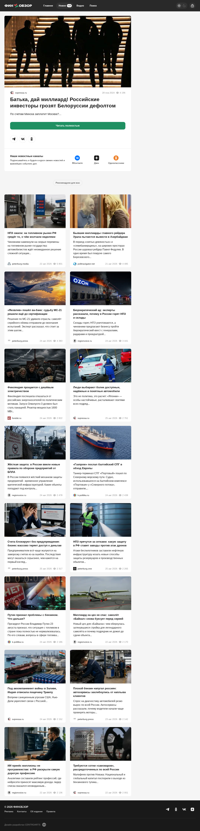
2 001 (125, 792)
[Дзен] (192, 809)
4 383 (59, 341)
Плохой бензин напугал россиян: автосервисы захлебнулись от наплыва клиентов (99, 692)
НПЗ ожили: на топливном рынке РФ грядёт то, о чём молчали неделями (32, 234)
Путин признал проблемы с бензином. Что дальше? (33, 616)
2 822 (59, 418)
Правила (50, 811)
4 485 (125, 263)
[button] (14, 139)
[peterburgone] (75, 568)
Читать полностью (68, 125)
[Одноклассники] (176, 809)
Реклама (8, 811)
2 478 (59, 495)
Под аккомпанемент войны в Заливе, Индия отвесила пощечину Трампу (32, 690)
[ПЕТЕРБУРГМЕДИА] (9, 263)
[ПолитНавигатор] (75, 263)
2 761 (125, 418)
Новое (65, 5)
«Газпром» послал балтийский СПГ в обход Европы (97, 466)
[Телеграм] (168, 809)
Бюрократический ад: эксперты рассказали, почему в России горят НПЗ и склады (99, 314)
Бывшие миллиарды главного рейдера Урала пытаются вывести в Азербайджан (100, 234)
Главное (48, 5)
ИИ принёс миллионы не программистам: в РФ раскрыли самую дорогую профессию (34, 769)
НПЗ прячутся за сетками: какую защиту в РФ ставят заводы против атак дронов (99, 543)
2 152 (59, 719)
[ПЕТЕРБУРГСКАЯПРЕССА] (9, 341)
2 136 (59, 792)
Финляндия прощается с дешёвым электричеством (31, 389)
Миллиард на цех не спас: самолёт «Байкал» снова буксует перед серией (98, 616)
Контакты (22, 811)
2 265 (125, 568)
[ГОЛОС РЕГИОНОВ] (75, 341)
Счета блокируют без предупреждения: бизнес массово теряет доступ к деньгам (35, 543)
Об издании (36, 811)
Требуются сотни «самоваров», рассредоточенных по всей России (96, 767)
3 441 (125, 341)
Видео (80, 5)
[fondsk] (9, 418)
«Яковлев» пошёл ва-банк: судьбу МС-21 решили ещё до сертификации (35, 312)
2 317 (59, 568)
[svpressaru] (12, 93)
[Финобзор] (18, 5)
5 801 (59, 263)
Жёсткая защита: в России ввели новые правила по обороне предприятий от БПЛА (34, 468)
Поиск (93, 5)
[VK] (184, 809)
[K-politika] (75, 495)
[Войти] (192, 6)
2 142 (125, 719)
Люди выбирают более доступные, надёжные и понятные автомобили (96, 389)
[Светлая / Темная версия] (181, 6)
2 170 (125, 642)
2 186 (59, 642)
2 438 (125, 495)
